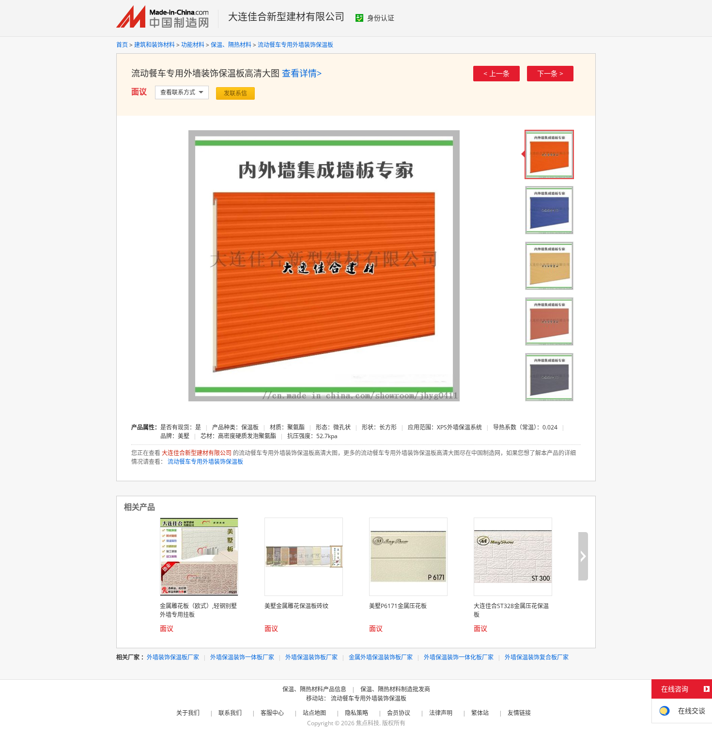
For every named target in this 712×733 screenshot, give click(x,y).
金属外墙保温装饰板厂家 (381, 657)
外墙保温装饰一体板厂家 (242, 657)
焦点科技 (367, 723)
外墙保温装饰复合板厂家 (537, 657)
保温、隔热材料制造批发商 (395, 689)
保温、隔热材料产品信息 (314, 689)
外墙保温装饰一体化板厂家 (459, 657)
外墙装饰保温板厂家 (173, 657)
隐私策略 (356, 713)
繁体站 (480, 713)
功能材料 (192, 45)
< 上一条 (496, 73)
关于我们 (188, 713)
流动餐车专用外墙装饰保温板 (295, 45)
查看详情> (302, 73)
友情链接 (519, 713)
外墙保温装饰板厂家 (311, 657)
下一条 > (550, 73)
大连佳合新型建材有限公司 (286, 16)
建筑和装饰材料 (154, 45)
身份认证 (380, 17)
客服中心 (272, 713)
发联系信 (235, 93)
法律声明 (440, 713)
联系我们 (230, 713)
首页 (122, 45)
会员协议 (398, 713)
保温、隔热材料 (231, 45)
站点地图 (314, 713)
